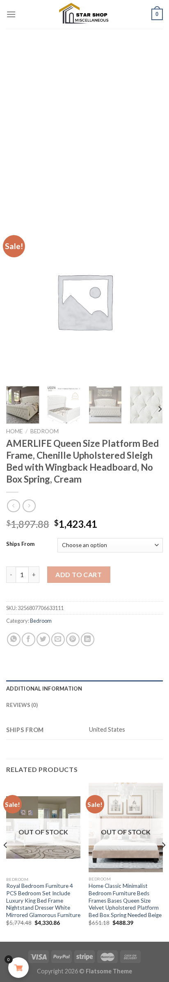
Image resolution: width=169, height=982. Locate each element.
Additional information (44, 688)
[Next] (159, 409)
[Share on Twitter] (43, 639)
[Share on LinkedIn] (87, 639)
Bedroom (44, 431)
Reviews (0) (22, 705)
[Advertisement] (84, 117)
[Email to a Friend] (58, 639)
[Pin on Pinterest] (73, 639)
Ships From (20, 544)
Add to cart (78, 574)
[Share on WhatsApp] (14, 639)
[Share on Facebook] (28, 639)
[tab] (84, 688)
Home (14, 431)
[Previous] (6, 861)
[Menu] (11, 14)
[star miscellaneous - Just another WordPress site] (84, 14)
